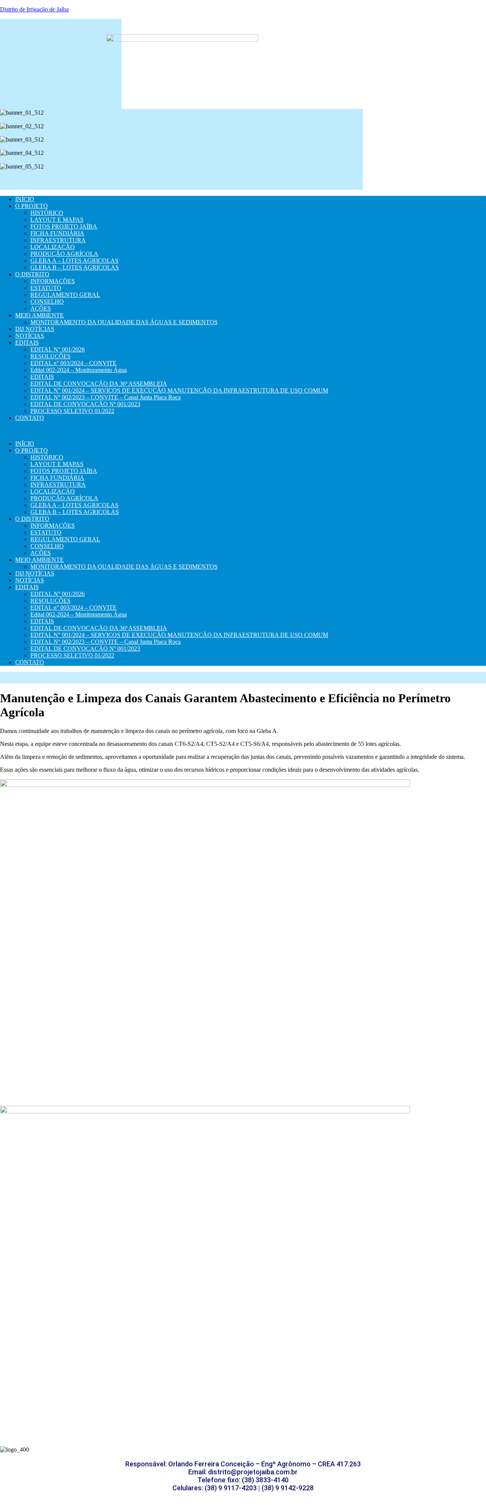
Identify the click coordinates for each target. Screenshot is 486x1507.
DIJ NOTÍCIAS (34, 329)
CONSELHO (47, 301)
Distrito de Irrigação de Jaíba (34, 9)
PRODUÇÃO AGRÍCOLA (64, 254)
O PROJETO (31, 206)
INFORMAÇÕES (52, 281)
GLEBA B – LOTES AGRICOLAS (74, 267)
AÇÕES (40, 308)
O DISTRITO (32, 274)
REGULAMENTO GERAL (65, 295)
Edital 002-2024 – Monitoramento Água (78, 370)
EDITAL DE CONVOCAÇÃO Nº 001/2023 (85, 404)
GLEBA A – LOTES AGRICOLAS (74, 260)
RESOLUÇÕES (50, 356)
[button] (181, 179)
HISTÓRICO (46, 213)
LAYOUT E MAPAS (57, 219)
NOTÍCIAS (29, 336)
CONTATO (29, 418)
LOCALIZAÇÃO (52, 247)
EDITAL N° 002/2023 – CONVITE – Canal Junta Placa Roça (105, 397)
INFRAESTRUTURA (58, 240)
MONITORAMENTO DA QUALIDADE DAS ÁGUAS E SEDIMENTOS (124, 322)
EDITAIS (27, 342)
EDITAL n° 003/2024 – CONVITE (73, 363)
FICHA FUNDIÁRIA (57, 233)
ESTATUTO (46, 288)
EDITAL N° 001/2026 (57, 349)
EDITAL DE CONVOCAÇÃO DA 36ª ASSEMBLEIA (98, 383)
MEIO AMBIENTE (39, 315)
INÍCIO (24, 199)
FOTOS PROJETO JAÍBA (63, 226)
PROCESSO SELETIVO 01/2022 (72, 411)
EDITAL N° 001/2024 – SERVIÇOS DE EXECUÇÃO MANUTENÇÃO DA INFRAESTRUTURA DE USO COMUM (179, 390)
